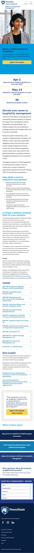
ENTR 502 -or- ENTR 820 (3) (12, 347)
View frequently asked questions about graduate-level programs (17, 446)
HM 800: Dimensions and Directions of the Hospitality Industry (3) (13, 299)
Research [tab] (4, 498)
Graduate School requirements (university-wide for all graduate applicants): (15, 374)
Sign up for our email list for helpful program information (17, 435)
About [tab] (4, 485)
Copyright (3, 540)
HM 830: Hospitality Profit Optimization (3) (12, 310)
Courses (6, 282)
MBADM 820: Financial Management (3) (11, 342)
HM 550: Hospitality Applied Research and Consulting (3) (13, 287)
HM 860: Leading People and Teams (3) (16, 321)
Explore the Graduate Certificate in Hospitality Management (17, 457)
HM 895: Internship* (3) (11, 332)
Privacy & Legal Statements (7, 537)
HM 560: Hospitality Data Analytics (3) (12, 293)
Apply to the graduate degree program (17, 412)
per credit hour (25, 261)
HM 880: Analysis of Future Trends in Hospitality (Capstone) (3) (15, 327)
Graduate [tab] (4, 491)
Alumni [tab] (4, 494)
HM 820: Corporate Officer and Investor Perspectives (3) (14, 305)
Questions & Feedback (6, 529)
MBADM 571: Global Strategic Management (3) (13, 336)
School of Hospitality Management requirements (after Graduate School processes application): (15, 382)
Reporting (3, 535)
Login (2, 543)
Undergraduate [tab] (6, 488)
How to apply (9, 352)
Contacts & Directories (6, 532)
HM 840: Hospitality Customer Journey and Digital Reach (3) (14, 316)
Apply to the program (17, 62)
